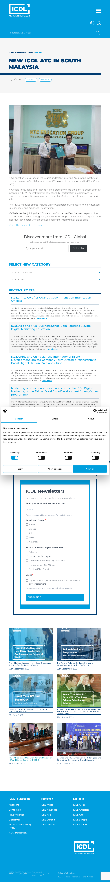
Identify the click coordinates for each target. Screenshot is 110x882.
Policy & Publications (66, 873)
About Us (14, 805)
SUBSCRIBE (34, 597)
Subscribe (78, 248)
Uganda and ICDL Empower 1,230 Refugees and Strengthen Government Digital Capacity (79, 759)
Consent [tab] (19, 419)
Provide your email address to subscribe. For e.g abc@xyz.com (49, 515)
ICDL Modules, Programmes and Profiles (75, 877)
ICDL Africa (47, 805)
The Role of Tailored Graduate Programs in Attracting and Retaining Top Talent (76, 664)
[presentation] (31, 644)
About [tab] (91, 419)
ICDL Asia (31, 80)
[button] (92, 23)
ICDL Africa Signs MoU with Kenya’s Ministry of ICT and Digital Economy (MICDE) (30, 759)
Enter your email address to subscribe (45, 503)
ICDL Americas (49, 810)
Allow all (90, 469)
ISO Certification (18, 832)
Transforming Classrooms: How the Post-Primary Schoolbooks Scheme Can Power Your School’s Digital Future (79, 711)
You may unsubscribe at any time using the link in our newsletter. (49, 588)
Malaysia (45, 80)
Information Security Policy (20, 826)
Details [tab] (55, 419)
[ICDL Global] (19, 10)
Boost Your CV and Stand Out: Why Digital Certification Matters (28, 710)
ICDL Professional (21, 52)
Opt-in (29, 575)
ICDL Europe (48, 819)
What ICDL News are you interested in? (45, 547)
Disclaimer (14, 819)
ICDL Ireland (48, 824)
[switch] (41, 458)
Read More (42, 318)
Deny (20, 469)
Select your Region (35, 520)
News (38, 52)
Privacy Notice (16, 815)
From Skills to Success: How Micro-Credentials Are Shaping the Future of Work (30, 664)
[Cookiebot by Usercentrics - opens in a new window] (95, 411)
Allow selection (55, 469)
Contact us (15, 810)
